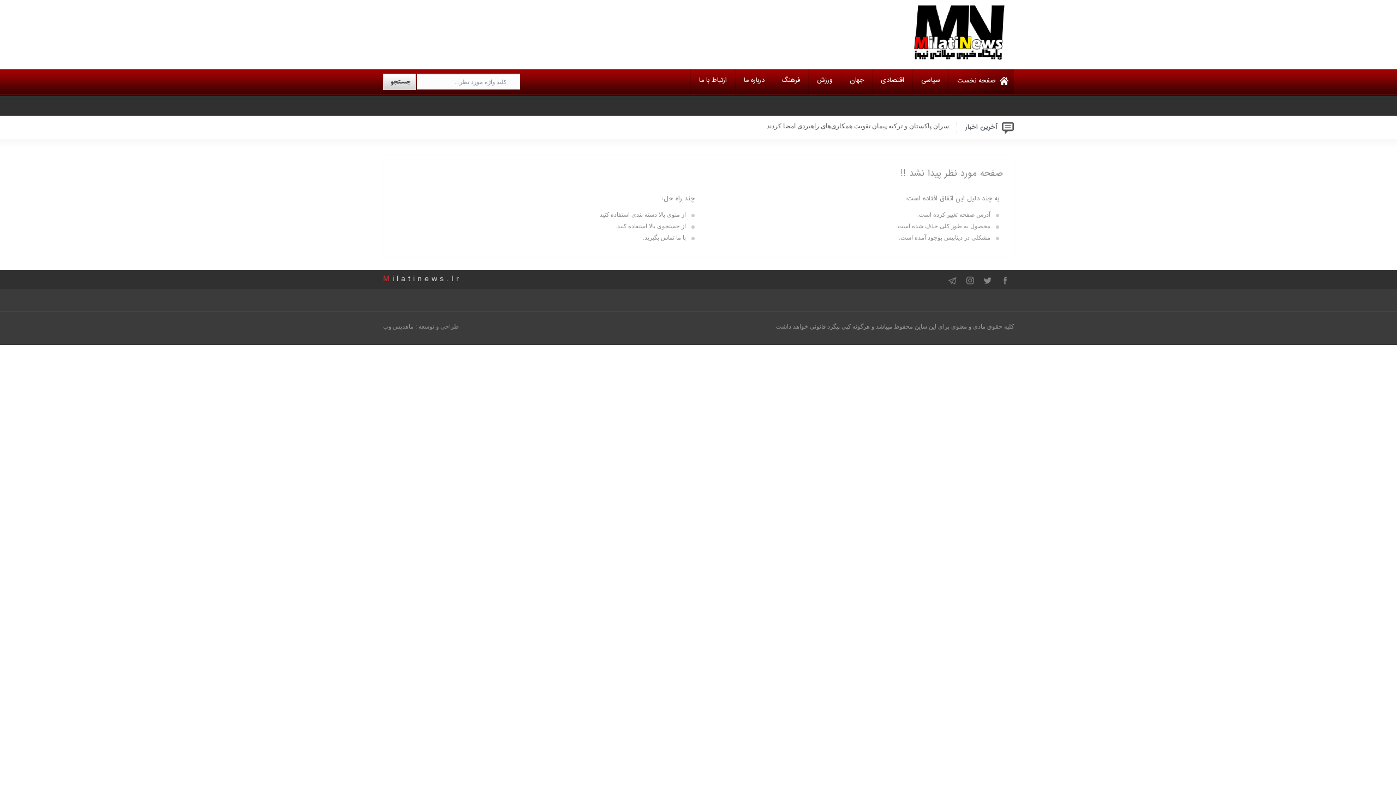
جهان (857, 80)
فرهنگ (790, 80)
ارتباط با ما (713, 80)
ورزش (825, 80)
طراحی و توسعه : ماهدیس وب (421, 326)
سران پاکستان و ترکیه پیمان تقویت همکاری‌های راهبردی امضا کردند (858, 126)
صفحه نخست (976, 81)
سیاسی (930, 80)
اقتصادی (892, 80)
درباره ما (754, 80)
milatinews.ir (422, 278)
